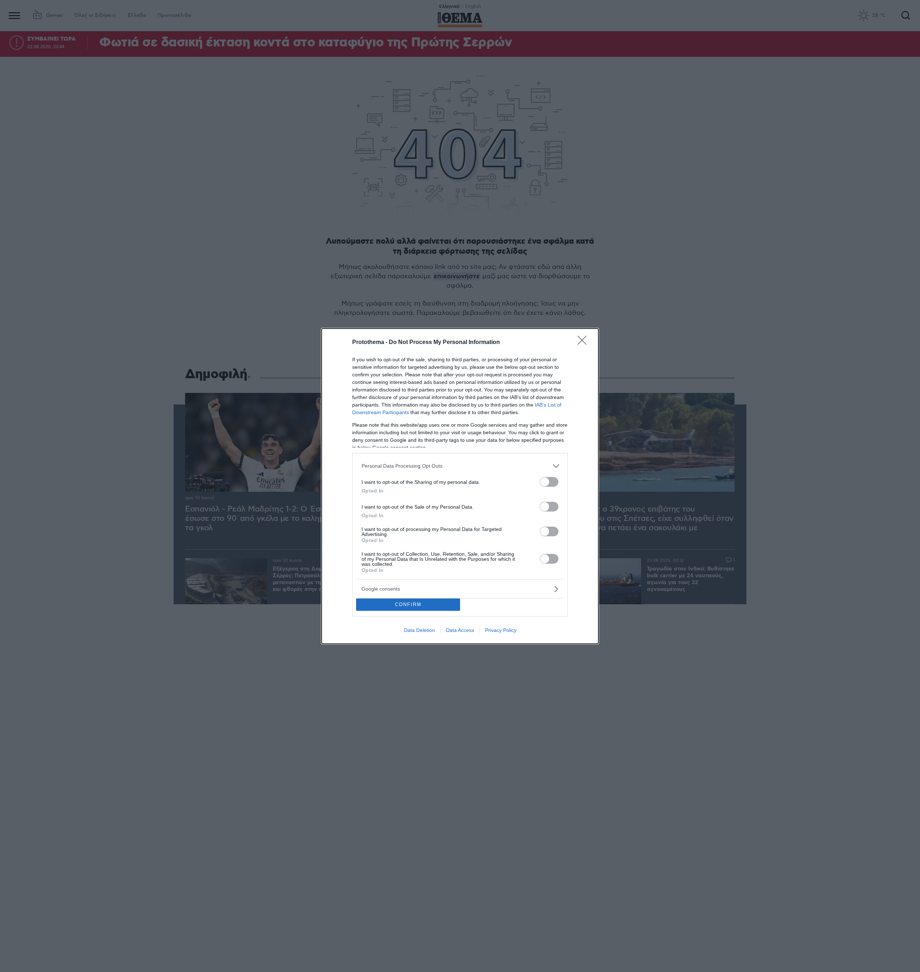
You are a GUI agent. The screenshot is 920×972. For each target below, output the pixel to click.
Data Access (460, 630)
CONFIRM (408, 604)
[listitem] (460, 466)
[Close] (584, 342)
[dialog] (460, 486)
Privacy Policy (500, 630)
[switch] (549, 482)
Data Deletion (419, 630)
